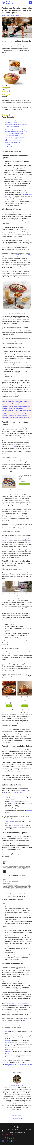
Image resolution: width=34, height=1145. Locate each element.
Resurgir (7, 1051)
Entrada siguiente (17, 1118)
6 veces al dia (13, 801)
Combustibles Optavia (13, 126)
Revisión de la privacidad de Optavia (15, 137)
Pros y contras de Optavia (12, 142)
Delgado (17, 1011)
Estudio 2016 (13, 446)
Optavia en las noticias (11, 139)
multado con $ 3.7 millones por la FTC (19, 255)
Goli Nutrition (9, 1037)
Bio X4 (7, 1031)
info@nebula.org (8, 1134)
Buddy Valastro (18, 825)
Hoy (4, 792)
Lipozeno (7, 1047)
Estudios (4, 729)
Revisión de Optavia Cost (14, 135)
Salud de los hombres (17, 792)
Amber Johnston (9, 821)
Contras (9, 146)
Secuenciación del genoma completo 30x (17, 1003)
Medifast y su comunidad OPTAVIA (14, 796)
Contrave (7, 1035)
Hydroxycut (8, 1040)
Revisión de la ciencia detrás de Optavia (16, 124)
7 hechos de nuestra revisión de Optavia (16, 120)
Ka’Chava (8, 1042)
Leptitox (7, 1044)
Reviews (4, 15)
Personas (24, 790)
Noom (23, 1020)
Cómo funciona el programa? (15, 133)
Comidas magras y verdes (14, 128)
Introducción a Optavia (11, 122)
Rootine (7, 1055)
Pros (8, 144)
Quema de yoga (13, 1022)
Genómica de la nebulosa (12, 148)
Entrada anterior (17, 1115)
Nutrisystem (5, 1022)
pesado (12, 1011)
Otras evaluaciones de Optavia (13, 140)
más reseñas (5, 1062)
